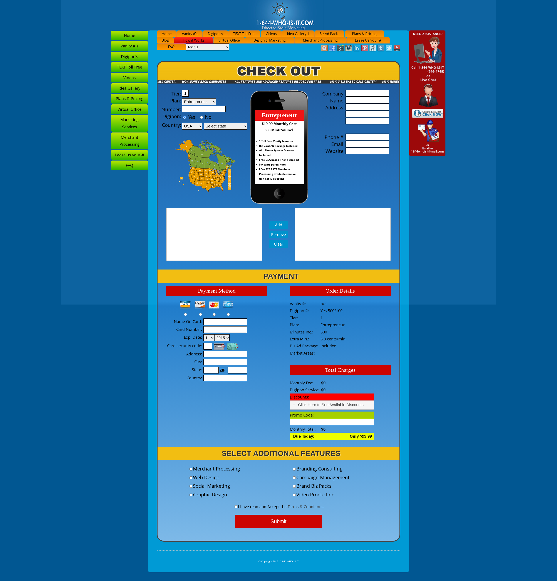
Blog (165, 40)
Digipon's (129, 56)
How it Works (194, 40)
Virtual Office (229, 40)
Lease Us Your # (368, 40)
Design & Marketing (269, 40)
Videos (271, 33)
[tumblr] (380, 48)
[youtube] (396, 48)
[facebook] (332, 48)
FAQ (171, 46)
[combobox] (332, 405)
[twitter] (388, 48)
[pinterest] (364, 48)
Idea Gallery (129, 88)
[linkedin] (356, 48)
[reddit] (372, 48)
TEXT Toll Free (244, 33)
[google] (340, 48)
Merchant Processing (320, 40)
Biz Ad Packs (329, 33)
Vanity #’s (190, 33)
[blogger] (324, 48)
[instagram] (348, 48)
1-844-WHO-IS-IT (289, 561)
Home (167, 33)
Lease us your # (129, 154)
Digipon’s (215, 33)
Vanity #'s (129, 46)
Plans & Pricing (364, 33)
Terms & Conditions (306, 506)
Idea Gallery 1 (298, 33)
